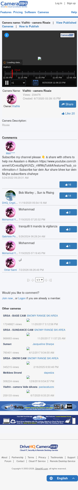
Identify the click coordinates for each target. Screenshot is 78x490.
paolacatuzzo (46, 386)
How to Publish (29, 26)
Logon (22, 298)
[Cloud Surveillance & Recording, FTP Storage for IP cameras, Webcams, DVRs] (13, 4)
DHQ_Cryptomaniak (13, 202)
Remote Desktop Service (62, 461)
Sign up (71, 3)
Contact (20, 461)
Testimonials (57, 457)
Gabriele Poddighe (13, 236)
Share (69, 104)
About (4, 457)
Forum (8, 461)
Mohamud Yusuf (11, 219)
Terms (31, 457)
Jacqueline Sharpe (43, 344)
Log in (58, 3)
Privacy (42, 457)
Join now (8, 298)
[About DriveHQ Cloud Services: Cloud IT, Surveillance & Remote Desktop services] (39, 445)
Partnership (17, 457)
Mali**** (10, 153)
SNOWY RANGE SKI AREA (42, 315)
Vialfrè (16, 106)
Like (69, 113)
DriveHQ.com (41, 468)
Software (30, 12)
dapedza (49, 372)
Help (74, 12)
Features (5, 12)
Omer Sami (10, 269)
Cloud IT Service (37, 461)
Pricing (18, 12)
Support (71, 457)
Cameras (43, 12)
